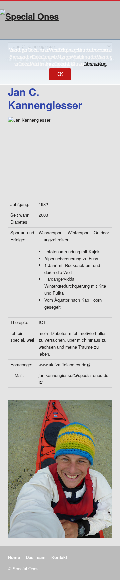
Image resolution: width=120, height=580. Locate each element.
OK (60, 74)
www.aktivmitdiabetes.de (62, 364)
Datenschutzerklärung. (94, 63)
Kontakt (59, 557)
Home (14, 557)
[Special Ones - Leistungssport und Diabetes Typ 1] (60, 22)
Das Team (36, 557)
